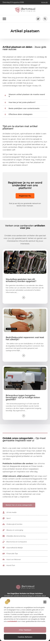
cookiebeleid (12, 621)
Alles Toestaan (25, 630)
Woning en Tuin (14, 387)
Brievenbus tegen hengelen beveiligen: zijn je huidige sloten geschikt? (23, 397)
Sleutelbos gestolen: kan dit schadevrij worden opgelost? (21, 280)
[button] (45, 602)
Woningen (11, 271)
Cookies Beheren (25, 637)
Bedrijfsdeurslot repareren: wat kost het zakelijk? (25, 338)
